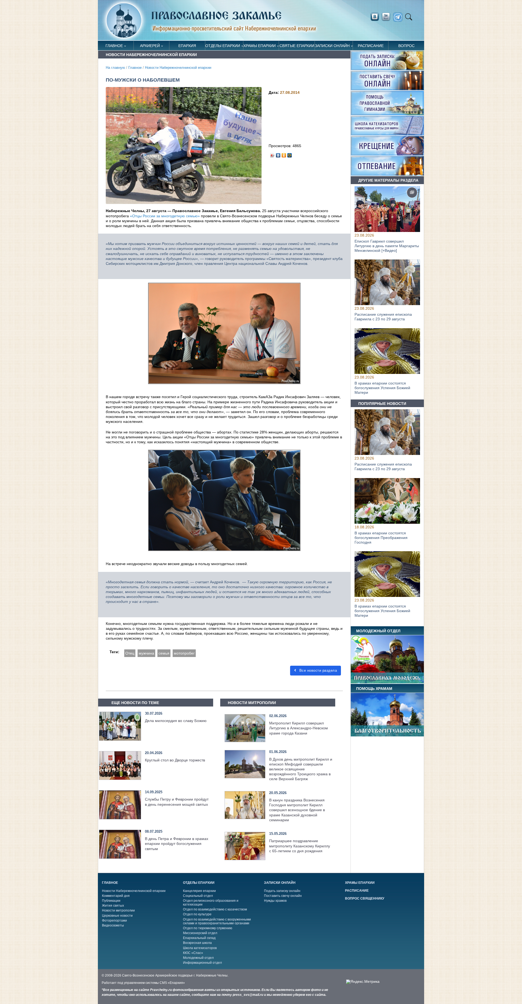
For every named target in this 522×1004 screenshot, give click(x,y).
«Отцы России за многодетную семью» (165, 216)
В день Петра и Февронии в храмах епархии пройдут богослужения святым (176, 843)
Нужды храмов (275, 901)
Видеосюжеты (113, 925)
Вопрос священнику (406, 47)
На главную (115, 68)
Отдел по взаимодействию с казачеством (215, 909)
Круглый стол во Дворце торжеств (175, 760)
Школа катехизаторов (200, 948)
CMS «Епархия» (172, 983)
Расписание (371, 46)
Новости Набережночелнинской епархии (178, 68)
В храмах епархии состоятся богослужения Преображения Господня (381, 537)
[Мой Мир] (290, 154)
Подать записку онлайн (282, 891)
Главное (114, 46)
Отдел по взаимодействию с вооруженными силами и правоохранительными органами (217, 921)
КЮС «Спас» (193, 953)
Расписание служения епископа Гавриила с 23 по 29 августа (383, 316)
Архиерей (150, 46)
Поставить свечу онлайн (283, 896)
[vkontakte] (375, 16)
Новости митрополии (118, 910)
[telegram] (399, 17)
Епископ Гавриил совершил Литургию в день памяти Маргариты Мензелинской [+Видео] (387, 246)
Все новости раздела (317, 670)
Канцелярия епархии (199, 891)
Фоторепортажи (114, 920)
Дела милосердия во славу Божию (176, 720)
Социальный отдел (198, 896)
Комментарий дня (116, 896)
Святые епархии (296, 46)
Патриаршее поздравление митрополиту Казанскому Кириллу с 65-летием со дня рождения (299, 846)
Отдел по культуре (197, 914)
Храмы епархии (259, 46)
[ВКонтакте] (278, 154)
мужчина (146, 653)
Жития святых (113, 905)
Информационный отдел (202, 963)
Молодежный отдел (198, 958)
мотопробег (184, 653)
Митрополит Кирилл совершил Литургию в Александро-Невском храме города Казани (298, 728)
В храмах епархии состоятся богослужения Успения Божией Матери (382, 388)
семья (164, 653)
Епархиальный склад (199, 938)
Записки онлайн (332, 46)
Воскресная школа (197, 943)
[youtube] (387, 16)
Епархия (187, 46)
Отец (129, 653)
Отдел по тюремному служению (207, 928)
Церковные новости (117, 916)
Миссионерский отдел (200, 933)
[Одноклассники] (284, 154)
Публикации (111, 901)
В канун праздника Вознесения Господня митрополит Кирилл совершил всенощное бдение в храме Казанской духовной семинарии (297, 810)
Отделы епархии (222, 46)
